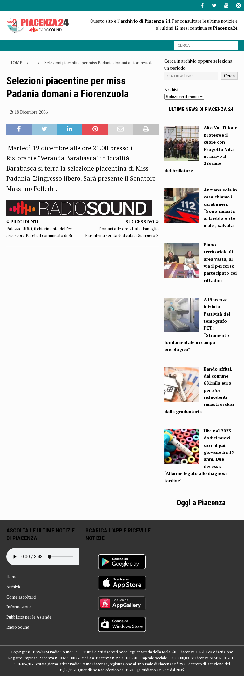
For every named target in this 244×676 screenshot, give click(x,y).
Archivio (14, 587)
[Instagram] (238, 5)
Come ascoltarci (21, 597)
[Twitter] (214, 5)
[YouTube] (226, 5)
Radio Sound (17, 627)
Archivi (171, 89)
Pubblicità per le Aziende (28, 617)
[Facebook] (202, 5)
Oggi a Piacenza (201, 502)
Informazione (19, 607)
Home (11, 576)
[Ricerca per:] (206, 45)
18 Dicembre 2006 (31, 112)
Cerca (229, 75)
